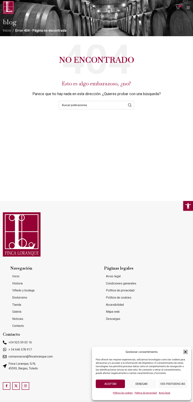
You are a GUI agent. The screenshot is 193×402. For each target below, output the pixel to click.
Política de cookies (123, 393)
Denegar (142, 384)
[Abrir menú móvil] (188, 7)
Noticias (17, 319)
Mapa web (113, 311)
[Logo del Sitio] (8, 7)
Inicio (7, 30)
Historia (17, 283)
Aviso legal (164, 393)
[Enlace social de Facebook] (6, 386)
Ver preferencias (172, 384)
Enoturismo (19, 297)
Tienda (16, 304)
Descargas (113, 319)
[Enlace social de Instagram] (25, 386)
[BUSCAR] (130, 105)
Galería (16, 311)
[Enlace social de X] (16, 386)
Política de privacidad (146, 393)
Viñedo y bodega (23, 290)
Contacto (18, 326)
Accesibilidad (115, 304)
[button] (188, 206)
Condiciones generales (121, 283)
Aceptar (110, 384)
